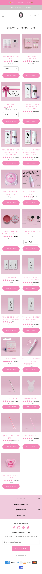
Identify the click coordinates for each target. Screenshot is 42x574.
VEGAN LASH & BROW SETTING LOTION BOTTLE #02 (10, 152)
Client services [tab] (21, 504)
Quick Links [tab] (21, 510)
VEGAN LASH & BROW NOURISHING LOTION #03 (31, 319)
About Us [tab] (21, 515)
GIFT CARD (11, 104)
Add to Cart (11, 75)
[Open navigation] (3, 16)
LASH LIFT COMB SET (31, 398)
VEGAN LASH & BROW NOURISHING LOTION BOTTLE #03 (31, 152)
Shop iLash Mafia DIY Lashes (21, 7)
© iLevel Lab (21, 555)
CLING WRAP (11, 359)
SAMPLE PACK (10, 277)
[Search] (31, 16)
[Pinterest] (23, 527)
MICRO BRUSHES (31, 436)
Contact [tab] (21, 499)
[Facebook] (14, 527)
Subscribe (20, 549)
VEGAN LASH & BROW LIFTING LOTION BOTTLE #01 (31, 106)
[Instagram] (18, 527)
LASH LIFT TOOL (11, 398)
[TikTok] (28, 527)
